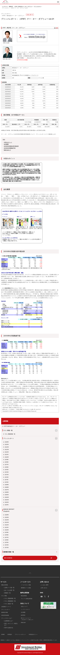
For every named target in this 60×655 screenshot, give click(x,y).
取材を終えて (7, 150)
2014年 (7, 472)
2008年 (7, 487)
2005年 (7, 494)
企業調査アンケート (6, 606)
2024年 (7, 447)
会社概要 (6, 144)
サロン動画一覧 (8, 603)
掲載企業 (11, 6)
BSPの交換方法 (8, 627)
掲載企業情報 (4, 585)
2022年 (7, 452)
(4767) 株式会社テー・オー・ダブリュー (14, 426)
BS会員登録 (24, 595)
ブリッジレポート (37, 6)
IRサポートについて (27, 618)
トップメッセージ (25, 609)
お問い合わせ (44, 587)
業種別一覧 (7, 593)
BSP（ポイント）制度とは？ (11, 624)
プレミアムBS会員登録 (26, 598)
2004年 (7, 497)
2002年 (7, 502)
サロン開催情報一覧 (10, 434)
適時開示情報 (4, 612)
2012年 (7, 477)
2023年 (7, 449)
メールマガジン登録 (26, 585)
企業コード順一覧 (9, 587)
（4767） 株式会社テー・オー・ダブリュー (23, 6)
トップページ (5, 6)
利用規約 (10, 634)
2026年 (7, 442)
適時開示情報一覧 (8, 552)
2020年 (7, 457)
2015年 (7, 469)
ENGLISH (23, 622)
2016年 (7, 467)
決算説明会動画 (5, 615)
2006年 (7, 492)
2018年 (7, 462)
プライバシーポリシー (20, 634)
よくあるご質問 (44, 585)
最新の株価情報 (8, 558)
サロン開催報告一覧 (10, 601)
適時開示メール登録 (26, 587)
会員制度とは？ (8, 621)
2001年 (7, 504)
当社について (24, 606)
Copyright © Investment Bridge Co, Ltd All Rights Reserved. (30, 652)
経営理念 (23, 615)
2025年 (7, 444)
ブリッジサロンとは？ (6, 618)
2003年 (7, 499)
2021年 (7, 454)
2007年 (7, 489)
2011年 (6, 479)
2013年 (7, 474)
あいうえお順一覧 (9, 590)
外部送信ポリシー (33, 634)
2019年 (7, 459)
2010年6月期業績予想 (9, 148)
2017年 (7, 464)
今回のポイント (8, 142)
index (15, 2)
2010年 (7, 482)
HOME (3, 634)
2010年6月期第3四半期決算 (11, 146)
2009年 (7, 484)
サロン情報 (4, 595)
